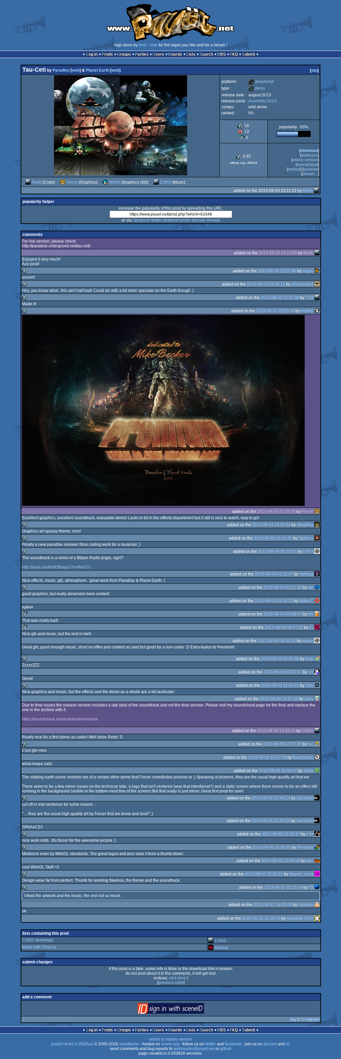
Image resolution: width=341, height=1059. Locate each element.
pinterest (170, 220)
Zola (309, 685)
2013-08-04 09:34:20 (276, 640)
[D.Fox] (317, 551)
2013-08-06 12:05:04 (280, 860)
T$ (311, 887)
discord (270, 1044)
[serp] (317, 658)
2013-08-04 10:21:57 (282, 672)
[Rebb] (28, 182)
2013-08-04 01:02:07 (274, 574)
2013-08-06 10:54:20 (271, 847)
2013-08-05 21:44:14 (271, 798)
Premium (305, 847)
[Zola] (317, 685)
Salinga (306, 574)
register (312, 1019)
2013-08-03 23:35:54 (276, 511)
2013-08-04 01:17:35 (282, 587)
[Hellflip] (317, 311)
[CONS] (156, 182)
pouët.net (59, 1044)
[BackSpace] (317, 757)
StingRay (305, 525)
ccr (310, 672)
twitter (156, 220)
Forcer (72, 182)
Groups (124, 54)
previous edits (170, 982)
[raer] (317, 860)
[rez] (317, 744)
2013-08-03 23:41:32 (273, 538)
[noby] (317, 698)
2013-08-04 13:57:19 (279, 698)
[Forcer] (62, 182)
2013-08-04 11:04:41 (280, 685)
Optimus (305, 538)
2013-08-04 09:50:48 (280, 658)
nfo (314, 70)
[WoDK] (105, 182)
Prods (107, 54)
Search (206, 54)
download (309, 150)
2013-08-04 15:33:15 (276, 730)
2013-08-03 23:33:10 (275, 311)
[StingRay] (317, 525)
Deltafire (305, 904)
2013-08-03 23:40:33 (271, 525)
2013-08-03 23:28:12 (266, 284)
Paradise (61, 70)
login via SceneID (182, 1010)
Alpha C (306, 600)
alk (310, 587)
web (76, 70)
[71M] (317, 297)
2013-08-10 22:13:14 (283, 887)
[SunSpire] (317, 798)
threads (213, 220)
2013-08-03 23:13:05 (278, 253)
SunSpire (304, 798)
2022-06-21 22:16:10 (261, 918)
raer (309, 860)
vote (154, 45)
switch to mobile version (170, 1039)
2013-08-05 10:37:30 (282, 744)
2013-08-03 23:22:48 (277, 271)
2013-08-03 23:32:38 (280, 297)
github (225, 1048)
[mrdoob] (210, 947)
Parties (142, 54)
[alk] (317, 587)
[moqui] (317, 640)
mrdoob (221, 947)
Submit (248, 54)
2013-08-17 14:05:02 (272, 904)
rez (310, 744)
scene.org (170, 1044)
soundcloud (307, 164)
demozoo (309, 155)
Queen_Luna (301, 874)
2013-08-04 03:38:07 (282, 614)
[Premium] (317, 847)
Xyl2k (308, 770)
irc (288, 1044)
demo (256, 88)
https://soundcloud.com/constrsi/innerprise (60, 719)
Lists (190, 54)
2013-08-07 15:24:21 (264, 874)
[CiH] (317, 834)
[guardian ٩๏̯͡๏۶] (317, 918)
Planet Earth (97, 70)
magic (307, 271)
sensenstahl (302, 284)
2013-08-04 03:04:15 (273, 600)
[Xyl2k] (317, 770)
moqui (307, 640)
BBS (221, 54)
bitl (310, 614)
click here (177, 978)
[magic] (317, 271)
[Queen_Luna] (317, 874)
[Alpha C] (317, 600)
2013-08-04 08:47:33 (284, 627)
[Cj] (317, 627)
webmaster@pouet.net (193, 1048)
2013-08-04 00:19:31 (277, 551)
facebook (142, 220)
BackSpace (303, 757)
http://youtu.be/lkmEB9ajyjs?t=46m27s (56, 567)
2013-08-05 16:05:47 (278, 770)
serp (309, 658)
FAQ (234, 54)
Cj (311, 627)
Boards (175, 54)
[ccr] (317, 672)
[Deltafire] (317, 904)
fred (142, 45)
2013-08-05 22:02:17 (281, 834)
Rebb (37, 182)
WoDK (115, 182)
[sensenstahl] (317, 284)
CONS (165, 182)
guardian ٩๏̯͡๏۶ (300, 918)
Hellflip (307, 311)
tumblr (185, 220)
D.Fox (308, 551)
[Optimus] (317, 538)
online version (305, 160)
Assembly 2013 (262, 101)
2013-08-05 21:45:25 (271, 820)
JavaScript (261, 81)
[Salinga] (317, 574)
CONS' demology (37, 940)
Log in (92, 54)
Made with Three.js (39, 947)
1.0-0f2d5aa (82, 1044)
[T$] (317, 887)
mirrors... (310, 174)
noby (308, 698)
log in (295, 1019)
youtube (310, 169)
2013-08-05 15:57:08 (267, 757)
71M (309, 297)
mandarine (129, 1044)
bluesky (199, 220)
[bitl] (317, 614)
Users (158, 54)
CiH (309, 834)
